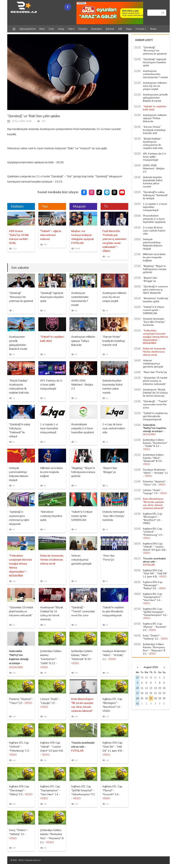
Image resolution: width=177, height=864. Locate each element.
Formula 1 (141, 28)
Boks (42, 28)
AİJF (120, 28)
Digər (129, 28)
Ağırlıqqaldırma (27, 28)
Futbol (71, 28)
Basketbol (96, 28)
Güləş (61, 28)
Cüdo (51, 28)
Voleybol (82, 28)
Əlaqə (153, 28)
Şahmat (110, 28)
